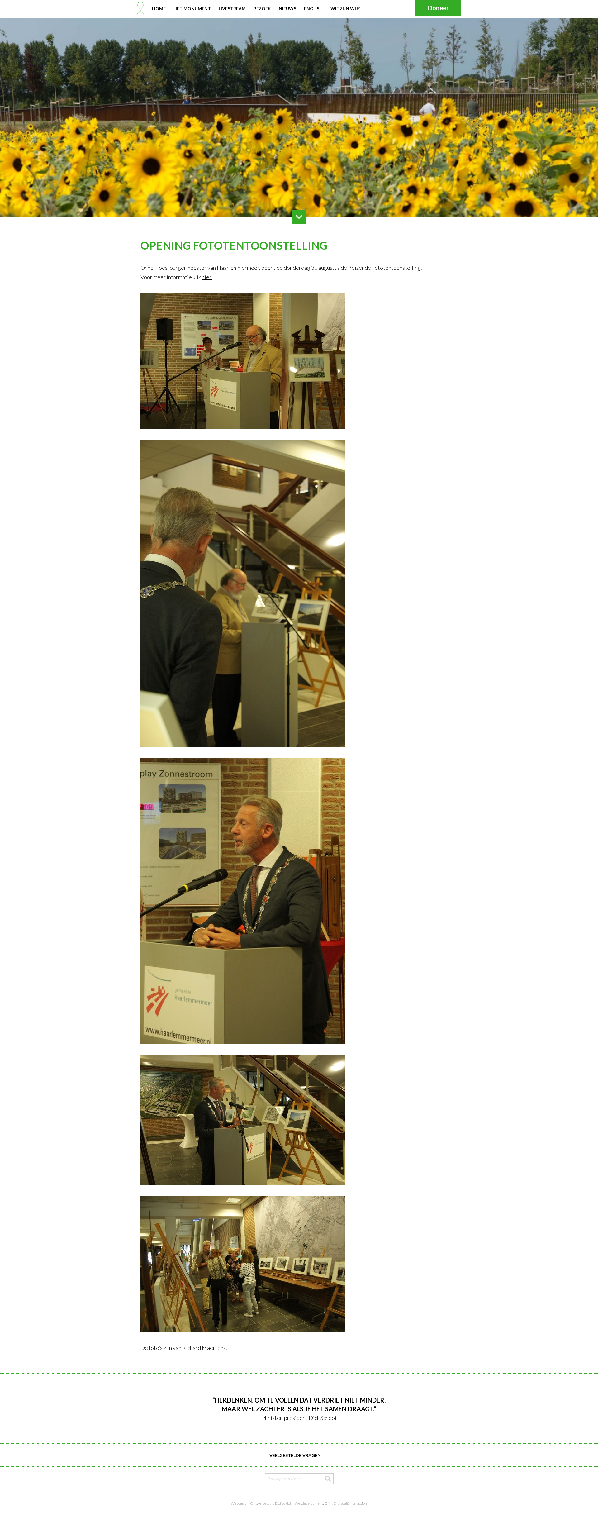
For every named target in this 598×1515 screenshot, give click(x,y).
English (313, 8)
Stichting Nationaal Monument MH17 (140, 8)
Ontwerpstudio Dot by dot (270, 1503)
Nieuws (287, 8)
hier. (207, 277)
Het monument (192, 8)
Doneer (438, 8)
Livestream (232, 8)
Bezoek (262, 8)
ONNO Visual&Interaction (346, 1503)
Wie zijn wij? (345, 8)
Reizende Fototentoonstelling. (385, 267)
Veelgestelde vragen (295, 1455)
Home (159, 8)
